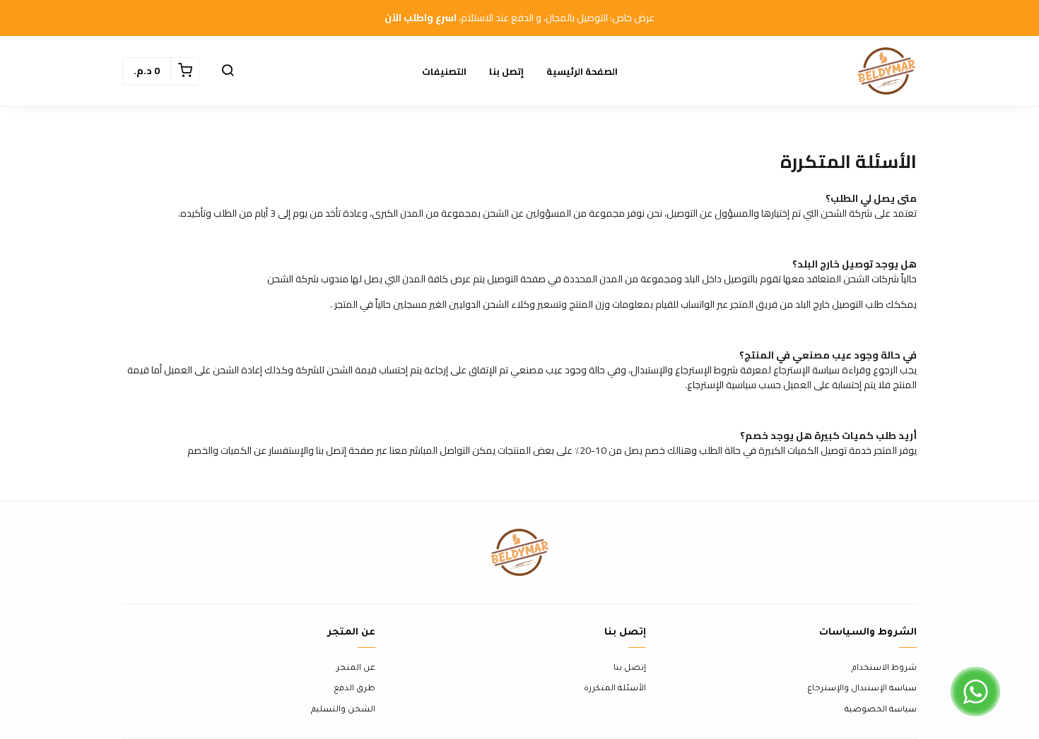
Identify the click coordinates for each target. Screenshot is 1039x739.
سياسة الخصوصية (881, 710)
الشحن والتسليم (343, 710)
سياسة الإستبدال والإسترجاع (862, 689)
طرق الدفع (354, 689)
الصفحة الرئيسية (582, 71)
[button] (227, 71)
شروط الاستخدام (884, 668)
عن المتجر (355, 668)
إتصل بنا (506, 71)
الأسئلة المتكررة (615, 689)
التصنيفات (444, 71)
